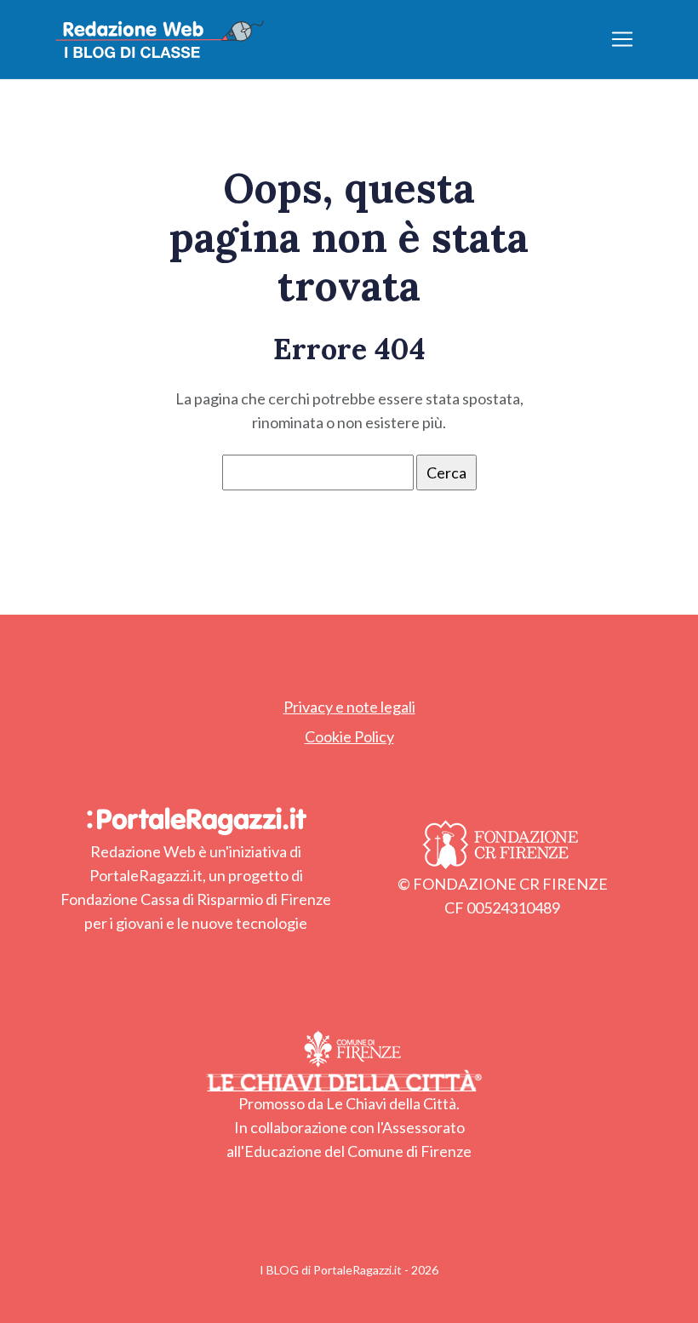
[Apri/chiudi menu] (622, 39)
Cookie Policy (349, 736)
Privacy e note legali (349, 706)
